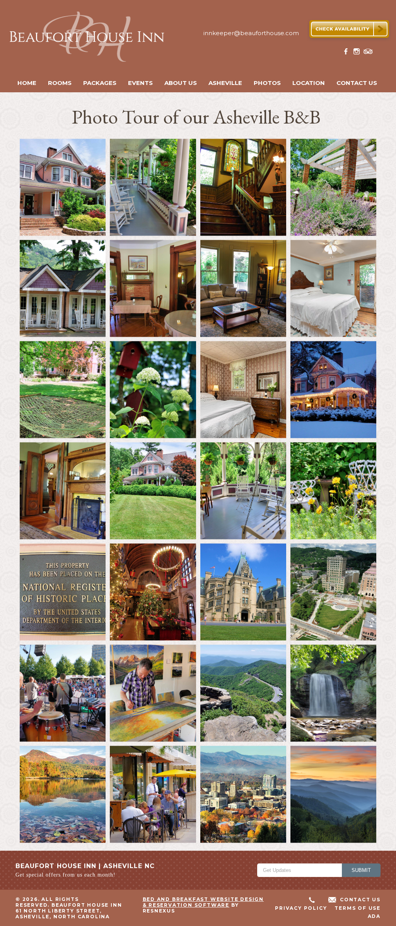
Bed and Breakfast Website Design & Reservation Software (203, 902)
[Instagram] (357, 53)
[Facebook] (347, 53)
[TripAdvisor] (368, 53)
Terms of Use (358, 908)
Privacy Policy (301, 908)
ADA (374, 916)
